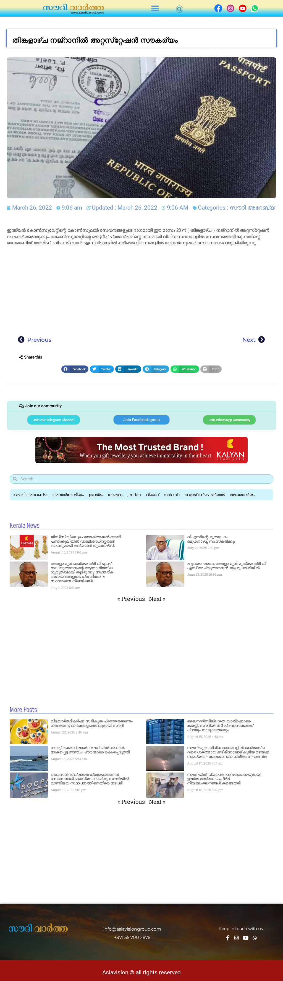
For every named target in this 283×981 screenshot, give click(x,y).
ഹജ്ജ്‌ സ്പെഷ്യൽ (205, 494)
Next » (157, 598)
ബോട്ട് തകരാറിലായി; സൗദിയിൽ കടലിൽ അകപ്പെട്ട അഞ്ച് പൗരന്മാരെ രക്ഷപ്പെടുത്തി (90, 750)
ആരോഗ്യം (242, 494)
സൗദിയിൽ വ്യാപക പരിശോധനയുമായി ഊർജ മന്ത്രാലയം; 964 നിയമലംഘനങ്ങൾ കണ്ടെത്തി (224, 779)
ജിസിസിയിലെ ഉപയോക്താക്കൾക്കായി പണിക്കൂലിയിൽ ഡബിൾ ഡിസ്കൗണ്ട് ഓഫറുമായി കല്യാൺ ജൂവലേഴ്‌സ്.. (86, 541)
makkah (171, 494)
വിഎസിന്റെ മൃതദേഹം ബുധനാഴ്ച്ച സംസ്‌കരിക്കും (211, 539)
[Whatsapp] (254, 937)
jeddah (134, 494)
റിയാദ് (152, 494)
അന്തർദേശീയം (67, 494)
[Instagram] (236, 937)
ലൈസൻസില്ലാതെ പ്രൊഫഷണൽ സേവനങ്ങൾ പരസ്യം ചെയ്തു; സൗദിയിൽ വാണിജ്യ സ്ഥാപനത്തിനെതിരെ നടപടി (90, 779)
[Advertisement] (141, 289)
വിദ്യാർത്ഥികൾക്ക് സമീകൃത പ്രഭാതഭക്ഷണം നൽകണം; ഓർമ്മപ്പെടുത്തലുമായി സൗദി (92, 723)
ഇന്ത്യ (96, 494)
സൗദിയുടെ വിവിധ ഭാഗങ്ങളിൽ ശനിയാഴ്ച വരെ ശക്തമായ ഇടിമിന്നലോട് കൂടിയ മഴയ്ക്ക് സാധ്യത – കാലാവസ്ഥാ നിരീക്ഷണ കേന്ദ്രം (228, 752)
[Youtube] (245, 937)
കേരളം (115, 494)
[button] (155, 8)
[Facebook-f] (227, 937)
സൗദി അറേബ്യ (252, 207)
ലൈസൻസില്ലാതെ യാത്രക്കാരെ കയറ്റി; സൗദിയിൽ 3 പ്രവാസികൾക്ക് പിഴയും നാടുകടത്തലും (220, 725)
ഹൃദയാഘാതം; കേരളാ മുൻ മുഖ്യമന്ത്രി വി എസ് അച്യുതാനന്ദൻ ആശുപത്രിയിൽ (226, 565)
